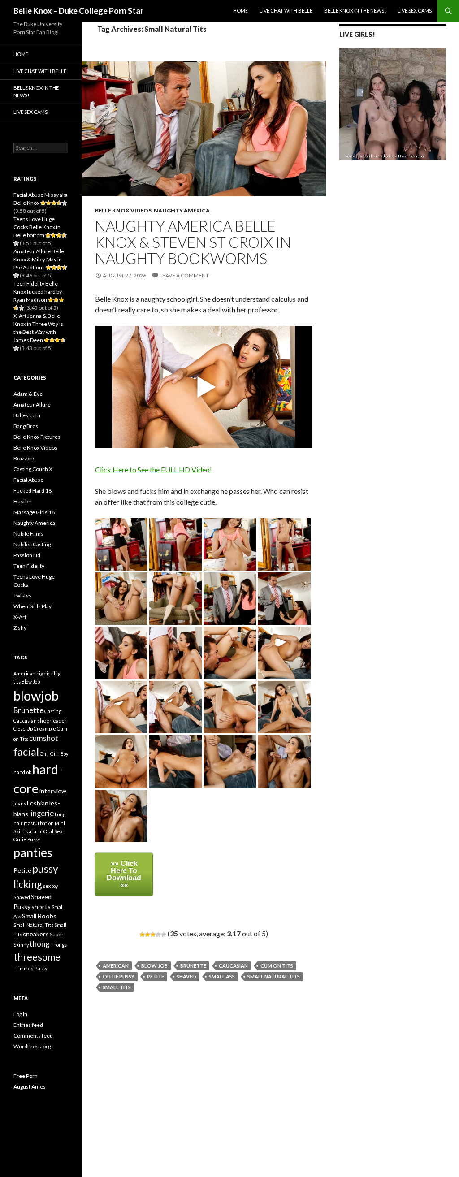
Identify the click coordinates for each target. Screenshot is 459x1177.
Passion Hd (26, 555)
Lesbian (37, 803)
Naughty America (182, 210)
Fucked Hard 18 (32, 490)
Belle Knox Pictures (37, 436)
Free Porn (25, 1076)
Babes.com (26, 415)
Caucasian (233, 966)
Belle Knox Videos (123, 210)
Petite (155, 976)
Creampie (45, 728)
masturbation (39, 823)
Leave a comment (184, 275)
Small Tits (117, 987)
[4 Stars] (158, 934)
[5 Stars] (163, 934)
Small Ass (222, 976)
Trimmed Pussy (30, 968)
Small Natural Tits (273, 976)
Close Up (23, 728)
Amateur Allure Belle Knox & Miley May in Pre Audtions (38, 259)
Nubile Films (28, 533)
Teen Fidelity (28, 566)
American (116, 966)
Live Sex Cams (415, 10)
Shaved (186, 976)
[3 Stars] (153, 934)
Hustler (22, 501)
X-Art (19, 617)
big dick (44, 673)
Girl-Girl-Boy (54, 754)
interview (52, 791)
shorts (41, 906)
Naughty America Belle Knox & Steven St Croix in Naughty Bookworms (193, 242)
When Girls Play (32, 606)
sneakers (36, 934)
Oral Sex (52, 831)
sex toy (50, 886)
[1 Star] (142, 934)
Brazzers (24, 458)
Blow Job (154, 966)
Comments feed (33, 1035)
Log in (20, 1014)
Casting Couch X (32, 469)
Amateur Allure (32, 404)
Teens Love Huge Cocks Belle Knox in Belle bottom (37, 227)
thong (39, 943)
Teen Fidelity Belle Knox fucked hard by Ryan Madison (37, 291)
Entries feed (28, 1024)
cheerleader (52, 720)
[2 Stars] (147, 934)
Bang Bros (25, 426)
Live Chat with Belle (286, 10)
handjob (22, 772)
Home (240, 10)
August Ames (29, 1086)
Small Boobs (39, 916)
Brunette (193, 966)
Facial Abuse (28, 479)
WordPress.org (32, 1046)
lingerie (41, 813)
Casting (52, 711)
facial (26, 751)
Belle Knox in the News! (355, 10)
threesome (37, 957)
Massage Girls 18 (34, 512)
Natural (34, 831)
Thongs (58, 945)
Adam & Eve (28, 393)
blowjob (36, 695)
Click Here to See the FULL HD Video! (153, 469)
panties (32, 852)
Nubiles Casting (32, 544)
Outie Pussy (118, 976)
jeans (19, 803)
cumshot (43, 738)
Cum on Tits (276, 966)
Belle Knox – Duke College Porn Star (78, 11)
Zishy (19, 627)
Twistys (22, 595)
